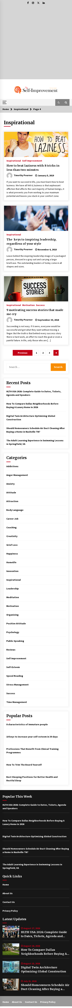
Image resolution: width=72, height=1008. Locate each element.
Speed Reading (14, 675)
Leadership (12, 588)
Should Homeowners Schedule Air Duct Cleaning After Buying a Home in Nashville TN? (45, 987)
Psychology (12, 632)
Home (6, 884)
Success (40, 305)
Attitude (11, 492)
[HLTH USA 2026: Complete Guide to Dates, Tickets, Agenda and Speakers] (11, 931)
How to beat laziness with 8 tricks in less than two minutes (33, 167)
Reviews (10, 649)
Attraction (12, 501)
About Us (8, 893)
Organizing (12, 614)
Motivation (28, 305)
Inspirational (14, 160)
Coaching (11, 527)
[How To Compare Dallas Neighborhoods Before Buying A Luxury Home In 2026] (11, 949)
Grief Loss (12, 544)
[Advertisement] (36, 43)
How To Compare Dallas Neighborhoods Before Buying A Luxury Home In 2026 (44, 952)
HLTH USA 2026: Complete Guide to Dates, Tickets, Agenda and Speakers (44, 934)
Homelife (11, 562)
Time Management (16, 702)
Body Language (14, 509)
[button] (58, 102)
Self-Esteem (13, 667)
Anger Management (17, 475)
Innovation (12, 571)
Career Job (12, 518)
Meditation (12, 597)
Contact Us (9, 902)
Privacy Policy (10, 910)
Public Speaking (15, 640)
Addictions (12, 466)
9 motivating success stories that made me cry (35, 312)
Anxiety (10, 483)
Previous (22, 352)
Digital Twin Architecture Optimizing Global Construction (43, 969)
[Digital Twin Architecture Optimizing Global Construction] (11, 967)
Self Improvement (32, 160)
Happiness (12, 553)
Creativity (11, 536)
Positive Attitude (16, 623)
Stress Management (17, 684)
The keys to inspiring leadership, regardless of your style (31, 241)
